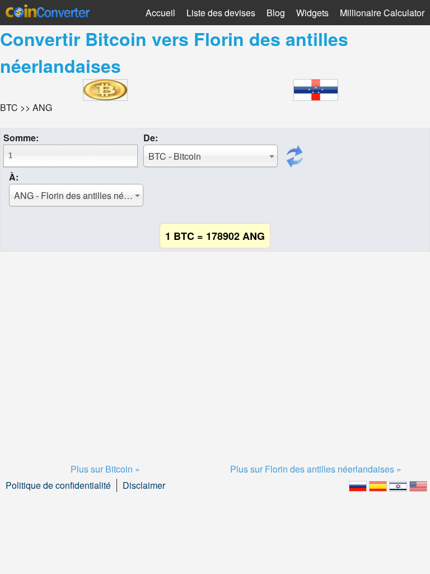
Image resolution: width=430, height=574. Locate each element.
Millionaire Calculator (382, 12)
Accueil (160, 12)
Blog (276, 12)
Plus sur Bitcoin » (105, 468)
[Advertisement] (215, 343)
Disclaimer (144, 485)
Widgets (312, 12)
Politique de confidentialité (58, 485)
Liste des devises (220, 12)
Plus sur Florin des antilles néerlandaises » (315, 468)
